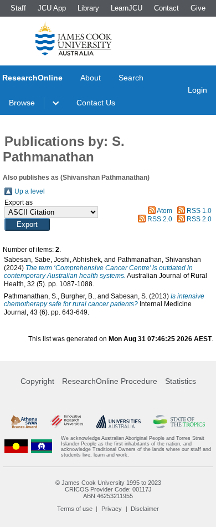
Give (198, 8)
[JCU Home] (73, 38)
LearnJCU (126, 8)
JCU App (52, 8)
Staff (18, 8)
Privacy (111, 508)
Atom (164, 211)
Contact (166, 8)
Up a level (29, 191)
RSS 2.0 (159, 219)
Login (197, 89)
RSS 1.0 (199, 211)
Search (131, 77)
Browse (22, 102)
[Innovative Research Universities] (66, 421)
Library (88, 8)
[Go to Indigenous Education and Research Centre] (16, 446)
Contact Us (95, 102)
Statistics (180, 381)
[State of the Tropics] (179, 421)
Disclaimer (145, 508)
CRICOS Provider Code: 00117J (108, 489)
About (90, 77)
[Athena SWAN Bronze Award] (24, 421)
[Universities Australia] (118, 421)
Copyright (37, 381)
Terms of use (74, 508)
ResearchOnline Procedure (109, 381)
